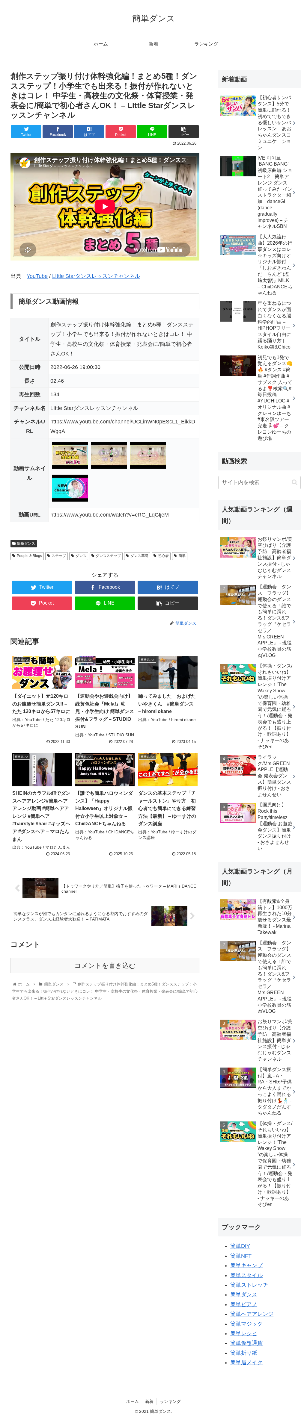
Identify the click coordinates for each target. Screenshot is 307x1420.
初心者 (163, 556)
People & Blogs (29, 556)
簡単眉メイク (246, 1362)
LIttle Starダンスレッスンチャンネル (96, 276)
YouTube (37, 276)
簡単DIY (240, 1246)
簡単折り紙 (243, 1353)
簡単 (182, 556)
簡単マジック (246, 1324)
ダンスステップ (108, 556)
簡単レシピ (243, 1333)
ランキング (170, 1401)
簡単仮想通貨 (246, 1343)
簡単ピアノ (243, 1304)
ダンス (81, 556)
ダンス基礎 (139, 556)
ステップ (59, 556)
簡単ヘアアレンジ (251, 1314)
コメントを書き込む (105, 965)
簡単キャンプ (246, 1265)
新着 (149, 1401)
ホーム (132, 1401)
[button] (294, 482)
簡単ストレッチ (249, 1285)
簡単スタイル (246, 1275)
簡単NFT (241, 1256)
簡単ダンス (26, 543)
